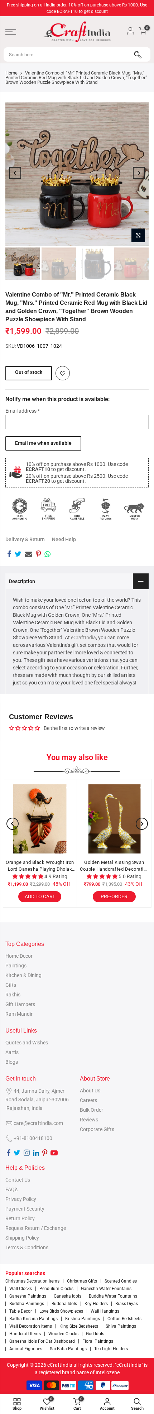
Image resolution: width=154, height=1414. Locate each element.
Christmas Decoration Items (32, 1281)
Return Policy (20, 1218)
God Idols (95, 1333)
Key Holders (96, 1303)
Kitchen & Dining (23, 975)
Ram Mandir (19, 1014)
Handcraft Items (25, 1333)
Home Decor (19, 956)
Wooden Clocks (63, 1333)
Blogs (11, 1062)
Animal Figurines (25, 1348)
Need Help (64, 539)
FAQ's (11, 1189)
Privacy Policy (20, 1199)
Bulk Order (91, 1110)
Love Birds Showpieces (61, 1311)
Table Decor (20, 1311)
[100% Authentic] (19, 509)
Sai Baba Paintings (68, 1348)
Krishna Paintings (82, 1318)
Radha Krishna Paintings (33, 1318)
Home (11, 73)
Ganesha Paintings (27, 1296)
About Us (90, 1090)
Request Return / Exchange (35, 1228)
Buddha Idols (64, 1303)
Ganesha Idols (67, 1296)
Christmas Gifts (82, 1281)
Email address (22, 411)
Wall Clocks (20, 1288)
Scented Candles (121, 1281)
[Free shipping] (48, 509)
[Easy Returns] (105, 509)
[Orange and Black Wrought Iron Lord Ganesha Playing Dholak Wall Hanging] (39, 818)
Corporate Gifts (97, 1129)
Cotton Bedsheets (124, 1318)
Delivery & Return (25, 539)
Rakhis (12, 994)
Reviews (89, 1119)
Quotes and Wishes (26, 1042)
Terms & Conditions (26, 1247)
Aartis (12, 1052)
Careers (88, 1100)
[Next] (139, 173)
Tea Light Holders (111, 1348)
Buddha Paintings (26, 1303)
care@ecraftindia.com (38, 1123)
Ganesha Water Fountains (106, 1288)
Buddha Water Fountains (113, 1296)
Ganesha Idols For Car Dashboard (42, 1341)
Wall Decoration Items (30, 1326)
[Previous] (15, 173)
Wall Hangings (105, 1311)
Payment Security (24, 1209)
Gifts (10, 985)
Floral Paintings (97, 1341)
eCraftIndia (83, 637)
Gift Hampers (20, 1004)
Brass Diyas (126, 1303)
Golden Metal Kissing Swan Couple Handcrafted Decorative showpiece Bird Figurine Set (114, 866)
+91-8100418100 (33, 1138)
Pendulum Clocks (56, 1288)
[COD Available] (77, 509)
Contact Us (17, 1180)
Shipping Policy (22, 1238)
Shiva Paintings (121, 1326)
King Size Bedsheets (78, 1326)
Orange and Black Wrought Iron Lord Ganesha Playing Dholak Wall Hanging (40, 866)
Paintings (16, 965)
